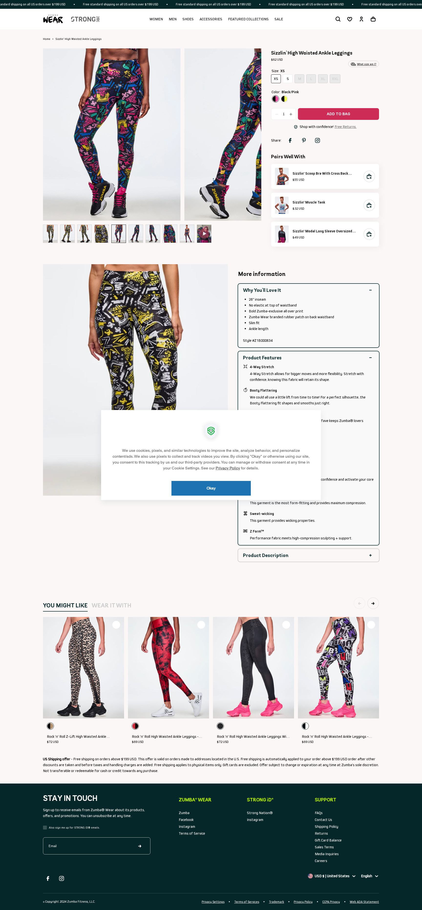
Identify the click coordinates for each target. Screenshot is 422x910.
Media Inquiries (327, 854)
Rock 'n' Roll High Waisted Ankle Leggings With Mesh (253, 736)
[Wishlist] (350, 19)
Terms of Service (192, 833)
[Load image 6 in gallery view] (135, 234)
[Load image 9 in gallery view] (187, 234)
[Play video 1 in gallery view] (204, 234)
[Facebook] (48, 878)
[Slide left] (54, 134)
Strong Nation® (260, 812)
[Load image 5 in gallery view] (118, 234)
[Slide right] (250, 134)
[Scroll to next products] (373, 603)
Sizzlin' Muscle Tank (309, 202)
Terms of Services (246, 902)
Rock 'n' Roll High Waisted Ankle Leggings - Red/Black (165, 736)
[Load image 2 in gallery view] (67, 234)
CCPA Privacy (331, 902)
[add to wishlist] (116, 625)
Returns (321, 833)
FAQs (319, 812)
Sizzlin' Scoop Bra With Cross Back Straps (320, 173)
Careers (321, 860)
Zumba (184, 812)
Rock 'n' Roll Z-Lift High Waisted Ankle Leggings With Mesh (76, 736)
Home (46, 39)
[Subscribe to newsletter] (140, 845)
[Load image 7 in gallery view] (153, 234)
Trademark (276, 902)
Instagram (187, 826)
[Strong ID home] (85, 19)
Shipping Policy (326, 826)
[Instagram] (61, 878)
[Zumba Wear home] (53, 19)
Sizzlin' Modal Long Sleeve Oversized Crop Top (322, 231)
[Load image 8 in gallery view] (170, 234)
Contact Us (323, 819)
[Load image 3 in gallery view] (84, 234)
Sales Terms (324, 847)
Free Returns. (346, 126)
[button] (338, 19)
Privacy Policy (303, 902)
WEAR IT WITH (111, 605)
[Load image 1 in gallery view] (50, 234)
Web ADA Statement (364, 902)
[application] (211, 455)
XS (277, 79)
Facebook (186, 819)
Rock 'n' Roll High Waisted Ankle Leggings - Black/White (335, 736)
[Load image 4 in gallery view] (101, 234)
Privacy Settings (213, 902)
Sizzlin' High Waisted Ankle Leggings (78, 39)
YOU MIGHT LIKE (65, 605)
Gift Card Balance (328, 840)
